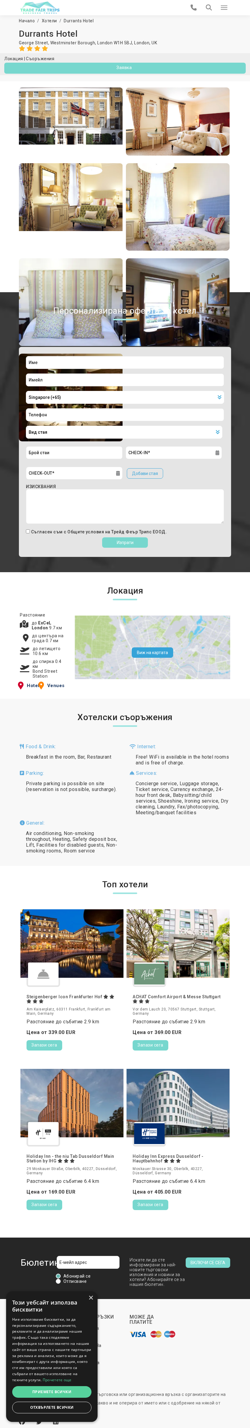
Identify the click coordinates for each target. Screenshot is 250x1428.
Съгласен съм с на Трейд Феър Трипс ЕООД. (99, 531)
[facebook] (23, 1422)
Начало (27, 20)
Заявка (124, 67)
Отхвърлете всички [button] (52, 1407)
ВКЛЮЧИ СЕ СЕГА (208, 1262)
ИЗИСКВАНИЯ (41, 486)
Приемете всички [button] (51, 1391)
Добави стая (145, 473)
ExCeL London (42, 625)
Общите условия (86, 531)
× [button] (90, 1298)
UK (154, 42)
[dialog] (52, 1356)
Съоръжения (40, 58)
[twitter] (40, 1422)
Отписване (75, 1281)
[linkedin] (56, 1422)
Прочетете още (57, 1379)
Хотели (49, 20)
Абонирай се (77, 1276)
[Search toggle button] (209, 7)
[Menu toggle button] (224, 7)
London (141, 42)
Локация (13, 58)
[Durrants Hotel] (71, 121)
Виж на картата (152, 652)
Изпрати (125, 542)
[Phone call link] (194, 7)
